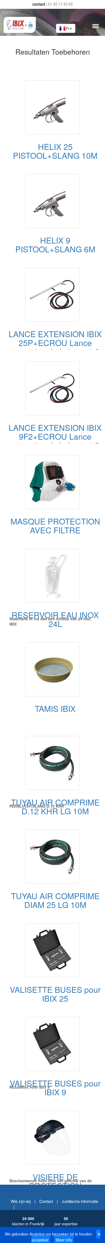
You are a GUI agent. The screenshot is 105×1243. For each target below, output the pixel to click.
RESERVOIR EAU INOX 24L (55, 619)
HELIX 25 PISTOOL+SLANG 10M (55, 151)
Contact (46, 1201)
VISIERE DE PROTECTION (55, 1181)
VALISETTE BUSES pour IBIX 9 (55, 1087)
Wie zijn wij (21, 1201)
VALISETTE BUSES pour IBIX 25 (55, 994)
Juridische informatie (80, 1201)
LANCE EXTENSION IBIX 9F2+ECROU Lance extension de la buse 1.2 (55, 436)
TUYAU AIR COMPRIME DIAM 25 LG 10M (55, 900)
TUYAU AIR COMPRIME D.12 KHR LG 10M (55, 806)
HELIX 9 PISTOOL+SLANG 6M (55, 244)
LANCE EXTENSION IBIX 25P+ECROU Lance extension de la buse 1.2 (55, 342)
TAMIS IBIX (55, 708)
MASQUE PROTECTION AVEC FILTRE (55, 525)
